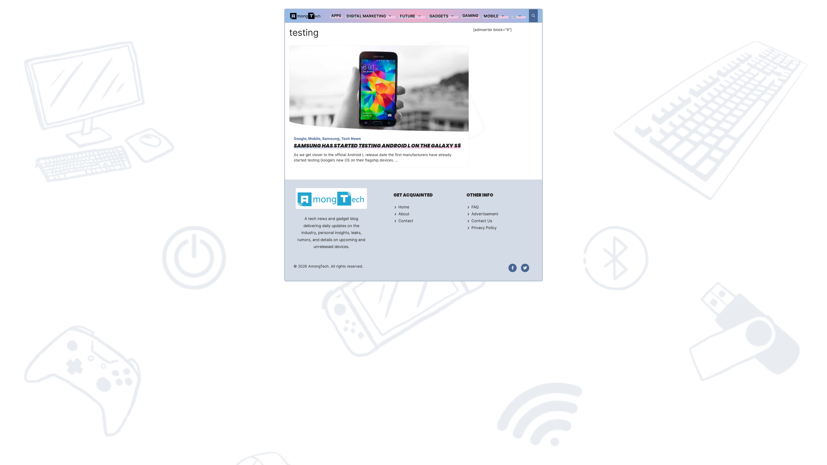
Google (300, 138)
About (403, 214)
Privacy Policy (484, 227)
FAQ (475, 207)
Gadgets (438, 16)
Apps (336, 15)
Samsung (330, 138)
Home (403, 207)
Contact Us (481, 221)
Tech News (351, 138)
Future (407, 16)
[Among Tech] (305, 15)
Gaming (470, 15)
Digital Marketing (366, 16)
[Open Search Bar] (533, 15)
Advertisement (484, 214)
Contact (405, 221)
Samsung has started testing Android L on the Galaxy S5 (377, 145)
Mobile (491, 16)
